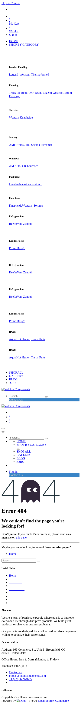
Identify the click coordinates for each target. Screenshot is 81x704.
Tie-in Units (38, 339)
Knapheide (26, 117)
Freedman (47, 144)
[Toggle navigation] (3, 428)
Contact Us (16, 399)
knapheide (15, 184)
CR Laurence (30, 166)
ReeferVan (15, 223)
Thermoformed (40, 74)
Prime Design (17, 248)
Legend (47, 92)
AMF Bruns (16, 144)
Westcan (25, 74)
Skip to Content (11, 3)
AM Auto (15, 166)
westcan (26, 184)
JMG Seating (32, 144)
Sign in (13, 34)
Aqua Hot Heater (19, 339)
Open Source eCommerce (53, 700)
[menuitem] (13, 41)
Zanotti (27, 223)
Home (12, 553)
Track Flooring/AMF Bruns (25, 92)
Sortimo (39, 205)
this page (21, 537)
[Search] (46, 396)
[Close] (3, 431)
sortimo (37, 184)
